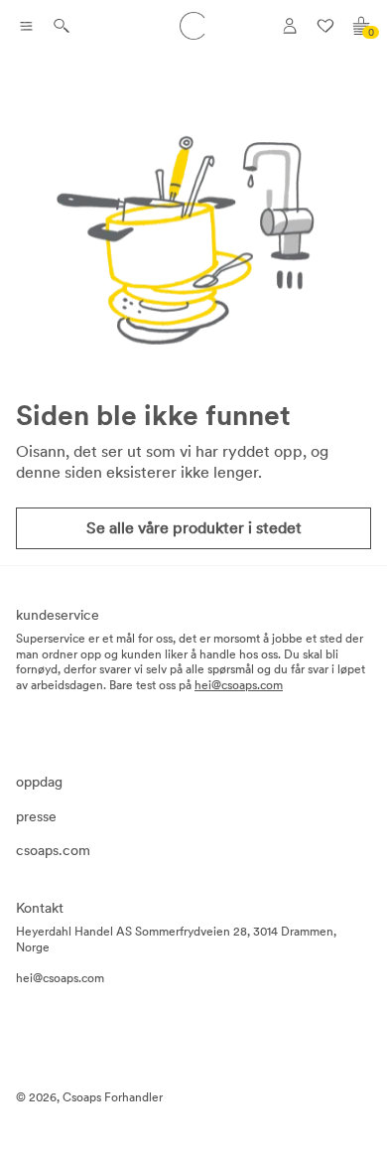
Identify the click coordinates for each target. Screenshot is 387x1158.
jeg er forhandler (314, 96)
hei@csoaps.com (238, 685)
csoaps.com (53, 850)
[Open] (26, 26)
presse (36, 816)
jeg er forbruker (311, 66)
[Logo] (193, 26)
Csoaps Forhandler (113, 1097)
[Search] (61, 26)
